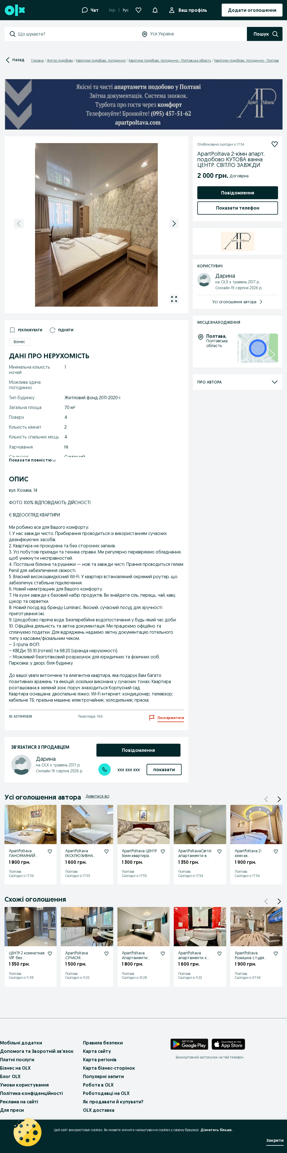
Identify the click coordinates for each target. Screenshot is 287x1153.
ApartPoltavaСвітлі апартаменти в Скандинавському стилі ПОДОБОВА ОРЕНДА (194, 860)
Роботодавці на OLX (106, 1093)
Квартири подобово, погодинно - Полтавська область (170, 60)
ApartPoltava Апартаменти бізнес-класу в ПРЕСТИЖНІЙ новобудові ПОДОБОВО (135, 964)
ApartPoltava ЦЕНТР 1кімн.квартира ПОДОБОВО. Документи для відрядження (139, 860)
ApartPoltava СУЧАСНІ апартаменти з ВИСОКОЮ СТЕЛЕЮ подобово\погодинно (83, 967)
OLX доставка (98, 1110)
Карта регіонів (100, 1059)
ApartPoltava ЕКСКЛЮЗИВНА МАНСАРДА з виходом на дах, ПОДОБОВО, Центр (80, 862)
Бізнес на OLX (15, 1068)
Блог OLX (10, 1076)
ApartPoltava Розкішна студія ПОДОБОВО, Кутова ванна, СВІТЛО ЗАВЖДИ (250, 962)
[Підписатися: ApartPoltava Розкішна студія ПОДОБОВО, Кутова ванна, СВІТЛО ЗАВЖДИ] (276, 953)
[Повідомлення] (155, 10)
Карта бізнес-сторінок (109, 1068)
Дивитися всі (97, 796)
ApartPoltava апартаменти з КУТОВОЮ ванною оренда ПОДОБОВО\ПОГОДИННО (196, 964)
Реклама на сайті (19, 1101)
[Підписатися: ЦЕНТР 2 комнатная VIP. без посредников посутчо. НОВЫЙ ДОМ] (50, 953)
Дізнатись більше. (216, 1130)
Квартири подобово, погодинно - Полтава (246, 60)
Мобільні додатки (21, 1043)
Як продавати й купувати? (113, 1101)
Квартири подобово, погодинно (101, 60)
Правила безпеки (103, 1043)
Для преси (12, 1110)
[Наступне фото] (174, 223)
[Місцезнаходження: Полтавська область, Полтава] (257, 348)
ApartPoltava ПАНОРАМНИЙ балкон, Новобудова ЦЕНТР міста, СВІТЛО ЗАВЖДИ (26, 862)
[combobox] (77, 34)
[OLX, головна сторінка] (14, 10)
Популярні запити (103, 1076)
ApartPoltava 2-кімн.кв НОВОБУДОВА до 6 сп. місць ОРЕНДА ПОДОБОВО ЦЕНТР (252, 860)
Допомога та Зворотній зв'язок (37, 1051)
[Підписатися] (274, 144)
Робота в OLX (98, 1085)
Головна (37, 60)
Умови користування (24, 1085)
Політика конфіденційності (31, 1093)
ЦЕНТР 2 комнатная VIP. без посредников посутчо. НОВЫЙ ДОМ (27, 962)
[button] (279, 799)
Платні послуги (17, 1059)
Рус (126, 10)
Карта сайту (97, 1051)
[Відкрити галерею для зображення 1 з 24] (174, 299)
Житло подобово (60, 60)
